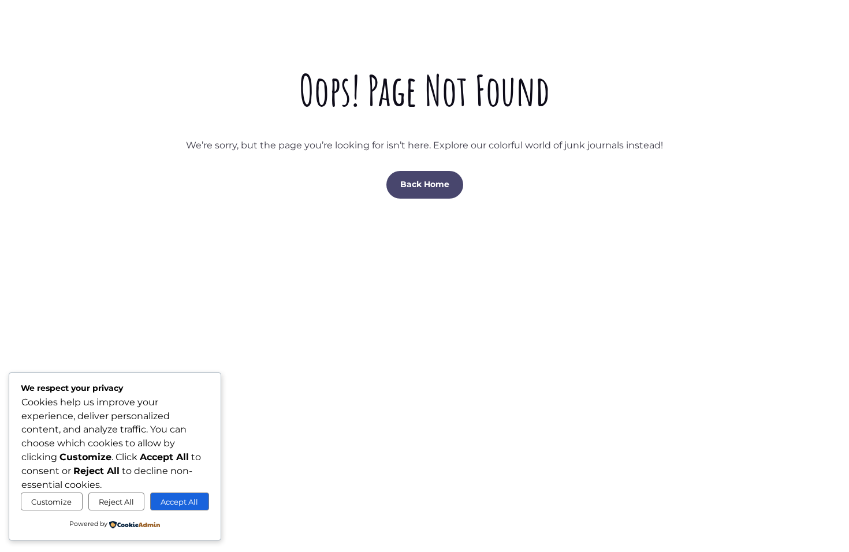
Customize (51, 501)
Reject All (116, 501)
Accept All (179, 501)
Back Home (424, 184)
